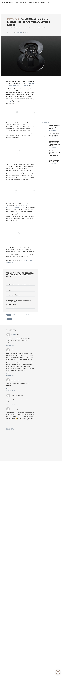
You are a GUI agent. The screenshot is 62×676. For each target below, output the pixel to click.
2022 (14, 314)
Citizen (11, 102)
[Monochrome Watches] (7, 2)
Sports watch (27, 314)
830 (10, 90)
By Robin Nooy (19, 32)
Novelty (20, 314)
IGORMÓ (13, 334)
